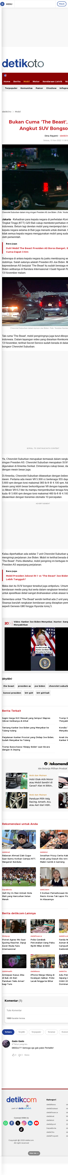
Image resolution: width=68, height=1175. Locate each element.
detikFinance (52, 1112)
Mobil (27, 81)
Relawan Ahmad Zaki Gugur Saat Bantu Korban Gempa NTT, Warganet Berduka (19, 858)
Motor (36, 81)
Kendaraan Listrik (52, 81)
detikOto (6, 111)
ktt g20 (29, 693)
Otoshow (51, 88)
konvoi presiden (12, 693)
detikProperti (52, 1136)
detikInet (50, 1116)
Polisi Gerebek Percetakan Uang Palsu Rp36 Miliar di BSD (43, 942)
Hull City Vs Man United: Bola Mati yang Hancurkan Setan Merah (17, 896)
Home (7, 81)
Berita (16, 81)
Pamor (39, 88)
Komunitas (27, 88)
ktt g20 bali (43, 693)
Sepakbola (51, 1128)
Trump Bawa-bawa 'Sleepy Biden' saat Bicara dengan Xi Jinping (26, 748)
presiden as (24, 686)
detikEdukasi (52, 1108)
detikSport (51, 1124)
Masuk (62, 4)
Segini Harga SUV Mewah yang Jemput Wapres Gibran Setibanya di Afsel (26, 719)
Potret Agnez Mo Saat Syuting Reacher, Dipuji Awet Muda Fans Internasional (14, 944)
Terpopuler (11, 88)
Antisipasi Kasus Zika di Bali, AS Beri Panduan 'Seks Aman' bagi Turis (13, 979)
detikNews (51, 1104)
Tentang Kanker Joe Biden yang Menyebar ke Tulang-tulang (25, 729)
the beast (8, 686)
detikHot (50, 1120)
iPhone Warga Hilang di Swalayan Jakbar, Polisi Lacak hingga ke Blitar (42, 978)
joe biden (40, 686)
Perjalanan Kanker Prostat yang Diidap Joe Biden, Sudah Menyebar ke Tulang (28, 738)
